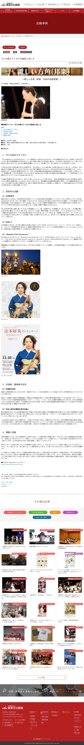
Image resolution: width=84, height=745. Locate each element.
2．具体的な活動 (6, 131)
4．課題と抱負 (6, 135)
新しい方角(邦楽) (9, 47)
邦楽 (15, 52)
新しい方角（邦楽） (42, 517)
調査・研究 (77, 732)
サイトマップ (47, 739)
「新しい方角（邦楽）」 (7, 482)
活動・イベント (66, 712)
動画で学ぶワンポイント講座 (34, 725)
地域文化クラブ (48, 10)
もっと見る (41, 677)
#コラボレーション (6, 484)
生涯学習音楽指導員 (21, 11)
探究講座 (33, 719)
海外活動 (6, 52)
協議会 (55, 512)
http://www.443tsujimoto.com (12, 464)
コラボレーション (26, 52)
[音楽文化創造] (10, 4)
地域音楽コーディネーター (15, 512)
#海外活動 (4, 486)
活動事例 (22, 47)
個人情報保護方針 (37, 739)
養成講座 (33, 716)
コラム (62, 11)
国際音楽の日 (35, 11)
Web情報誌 (76, 11)
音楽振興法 (55, 715)
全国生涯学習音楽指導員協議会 (45, 719)
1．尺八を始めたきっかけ (9, 129)
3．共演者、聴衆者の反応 (9, 133)
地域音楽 (8, 10)
